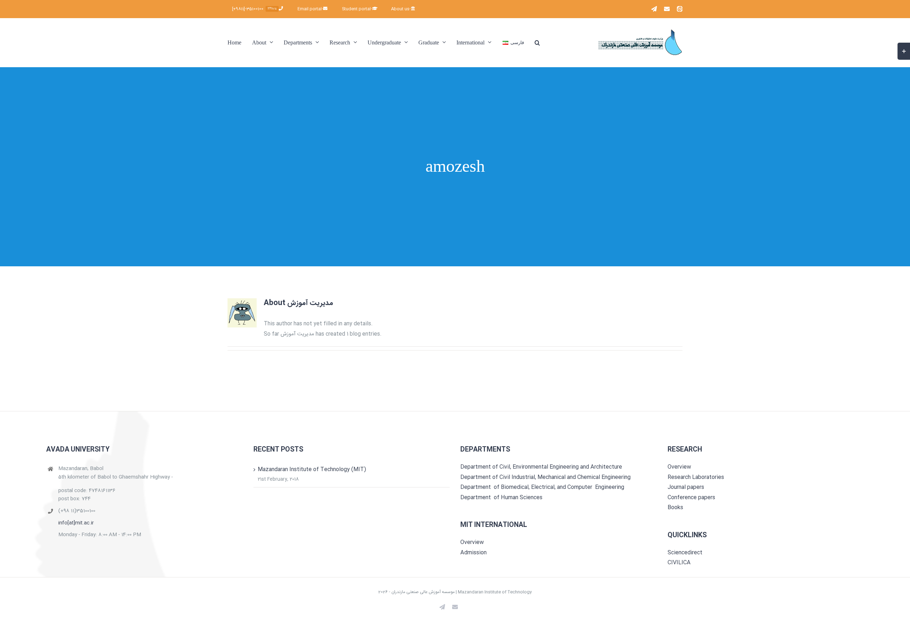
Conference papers (691, 497)
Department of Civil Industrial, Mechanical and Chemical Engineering (545, 477)
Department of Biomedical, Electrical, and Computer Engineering (542, 487)
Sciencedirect (685, 552)
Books (675, 507)
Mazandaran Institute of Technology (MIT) (312, 469)
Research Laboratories (696, 477)
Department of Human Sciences (501, 497)
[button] (537, 42)
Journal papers (686, 487)
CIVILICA (679, 562)
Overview (472, 542)
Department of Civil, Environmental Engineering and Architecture (541, 467)
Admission (473, 552)
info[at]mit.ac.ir (76, 523)
